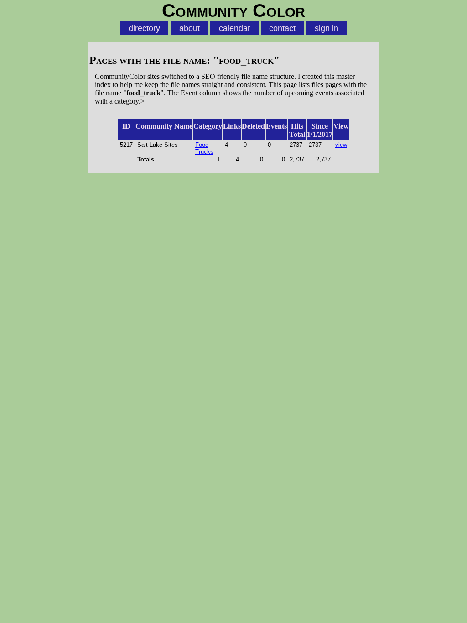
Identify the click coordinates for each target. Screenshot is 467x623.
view (341, 144)
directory (144, 28)
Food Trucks (204, 148)
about (189, 28)
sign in (326, 28)
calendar (234, 28)
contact (282, 28)
